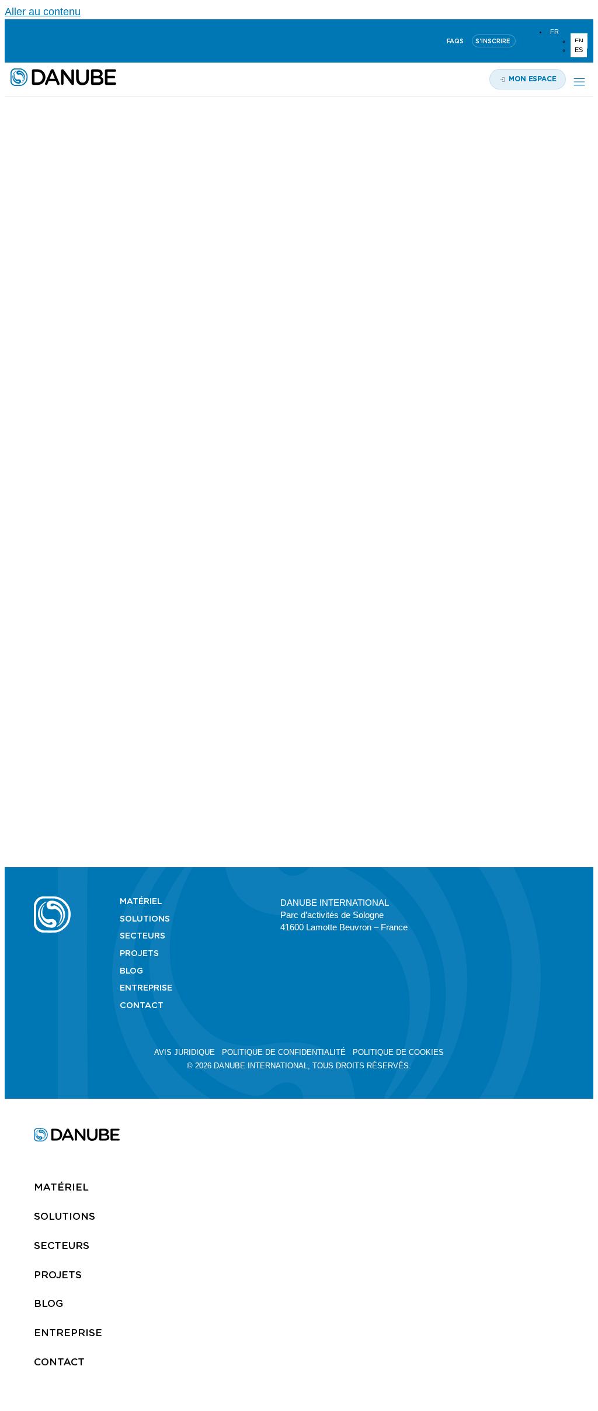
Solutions (145, 918)
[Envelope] (559, 901)
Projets (139, 953)
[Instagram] (72, 41)
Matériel (141, 901)
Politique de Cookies (398, 1052)
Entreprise (146, 987)
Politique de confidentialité (284, 1052)
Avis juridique (184, 1052)
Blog (131, 970)
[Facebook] (538, 901)
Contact (142, 1005)
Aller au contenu (43, 12)
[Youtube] (44, 41)
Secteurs (142, 935)
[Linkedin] (16, 41)
